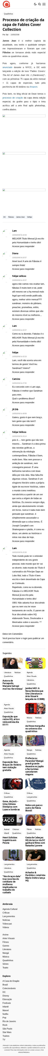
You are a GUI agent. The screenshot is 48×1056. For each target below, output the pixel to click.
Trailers (6, 1036)
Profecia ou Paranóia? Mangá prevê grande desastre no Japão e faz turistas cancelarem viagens (34, 766)
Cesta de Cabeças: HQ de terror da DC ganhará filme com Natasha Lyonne (35, 841)
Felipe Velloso (19, 432)
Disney (6, 996)
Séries (5, 964)
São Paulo (7, 1029)
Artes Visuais (9, 938)
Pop (4, 1018)
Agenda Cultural (10, 909)
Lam (14, 230)
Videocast (7, 924)
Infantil (6, 1007)
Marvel (6, 1010)
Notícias (6, 920)
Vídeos (6, 927)
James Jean (20, 217)
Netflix (5, 1014)
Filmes (6, 942)
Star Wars (7, 1032)
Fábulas (11, 217)
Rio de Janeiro (9, 1021)
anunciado (7, 67)
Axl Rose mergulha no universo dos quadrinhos (35, 728)
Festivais (7, 1003)
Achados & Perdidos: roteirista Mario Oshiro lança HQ (35, 876)
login (25, 638)
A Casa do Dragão (11, 981)
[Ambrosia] (6, 4)
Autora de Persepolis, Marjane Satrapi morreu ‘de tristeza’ (13, 684)
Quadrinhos (8, 960)
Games (6, 946)
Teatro (5, 968)
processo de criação (13, 98)
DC (4, 217)
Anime (5, 935)
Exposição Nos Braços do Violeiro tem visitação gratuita (12, 766)
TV (4, 1040)
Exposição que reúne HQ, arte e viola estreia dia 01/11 (11, 720)
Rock (5, 1025)
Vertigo (29, 217)
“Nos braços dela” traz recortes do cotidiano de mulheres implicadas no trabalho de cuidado (12, 884)
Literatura (7, 949)
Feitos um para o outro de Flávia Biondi (34, 808)
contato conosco (35, 1050)
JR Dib (15, 409)
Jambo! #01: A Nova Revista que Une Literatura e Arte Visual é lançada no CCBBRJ (35, 694)
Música (6, 957)
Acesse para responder (23, 246)
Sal (7, 35)
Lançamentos (9, 916)
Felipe (15, 352)
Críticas (6, 913)
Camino (16, 378)
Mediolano (26, 1052)
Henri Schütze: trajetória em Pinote (10, 840)
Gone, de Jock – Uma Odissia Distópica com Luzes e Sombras (11, 805)
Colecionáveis (9, 988)
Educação (7, 999)
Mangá (6, 953)
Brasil (5, 985)
